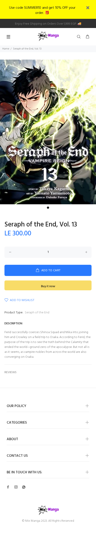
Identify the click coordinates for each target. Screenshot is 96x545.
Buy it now (48, 286)
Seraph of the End (37, 312)
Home (5, 49)
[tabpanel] (48, 132)
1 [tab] (48, 208)
